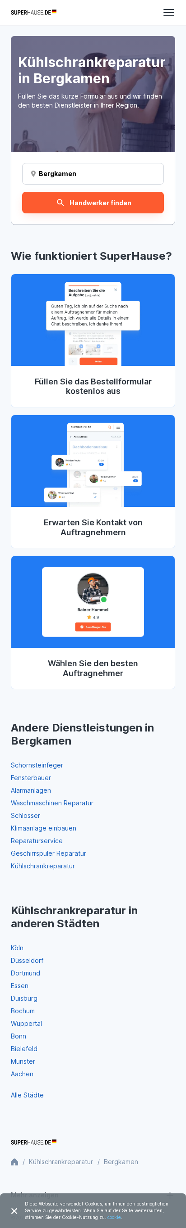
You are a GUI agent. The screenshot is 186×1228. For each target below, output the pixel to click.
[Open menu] (169, 12)
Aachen (22, 1074)
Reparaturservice (37, 840)
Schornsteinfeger (37, 765)
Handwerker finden (100, 203)
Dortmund (25, 973)
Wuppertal (26, 1023)
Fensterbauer (31, 777)
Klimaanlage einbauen (43, 828)
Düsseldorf (27, 960)
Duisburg (24, 998)
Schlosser (25, 815)
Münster (23, 1061)
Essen (19, 985)
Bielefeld (24, 1048)
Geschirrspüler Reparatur (48, 853)
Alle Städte (27, 1095)
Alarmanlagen (31, 790)
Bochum (23, 1011)
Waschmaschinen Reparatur (52, 803)
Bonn (18, 1036)
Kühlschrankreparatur (43, 866)
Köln (17, 948)
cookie (114, 1217)
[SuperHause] (33, 12)
